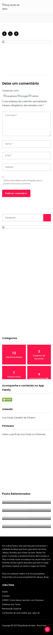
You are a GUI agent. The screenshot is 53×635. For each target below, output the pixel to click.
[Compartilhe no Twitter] (10, 33)
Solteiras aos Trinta (11, 604)
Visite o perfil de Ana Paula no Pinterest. (24, 434)
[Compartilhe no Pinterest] (16, 33)
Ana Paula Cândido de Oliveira (18, 417)
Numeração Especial (11, 608)
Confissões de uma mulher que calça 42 (21, 613)
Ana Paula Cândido (18, 501)
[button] (11, 96)
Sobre (5, 591)
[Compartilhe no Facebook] (4, 33)
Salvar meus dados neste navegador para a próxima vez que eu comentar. (23, 182)
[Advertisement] (26, 305)
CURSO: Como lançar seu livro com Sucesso (23, 600)
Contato (6, 596)
